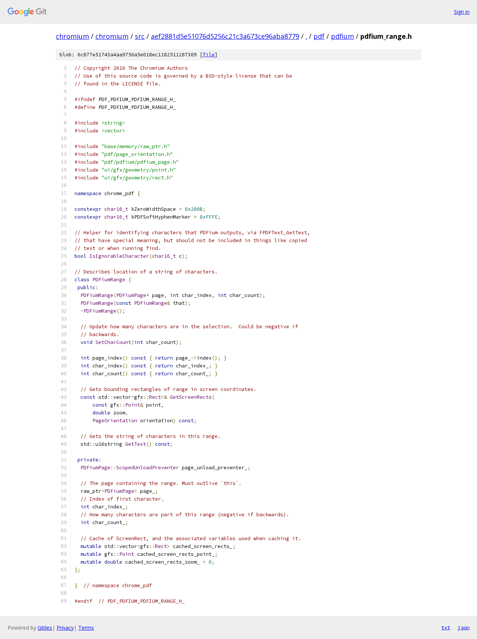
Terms (86, 627)
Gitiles (45, 627)
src (140, 36)
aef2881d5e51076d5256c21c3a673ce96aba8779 (225, 36)
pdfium (342, 36)
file (209, 54)
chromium (72, 36)
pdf (319, 36)
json (464, 627)
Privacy (65, 627)
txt (445, 627)
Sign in (462, 11)
